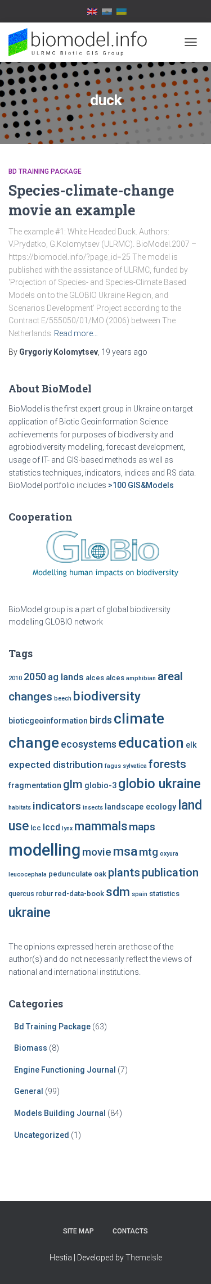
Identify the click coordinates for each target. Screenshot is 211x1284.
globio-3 (100, 785)
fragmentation (34, 785)
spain (139, 894)
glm (73, 784)
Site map (78, 1231)
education (151, 742)
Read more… (76, 333)
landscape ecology (140, 807)
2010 (15, 678)
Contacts (130, 1231)
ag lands (66, 677)
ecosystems (88, 744)
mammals (100, 826)
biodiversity (107, 696)
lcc (35, 828)
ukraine (29, 912)
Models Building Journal (60, 1113)
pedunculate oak (77, 874)
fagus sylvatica (126, 766)
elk (191, 745)
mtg (148, 852)
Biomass (30, 1047)
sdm (118, 892)
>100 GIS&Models (141, 485)
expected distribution (55, 764)
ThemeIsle (143, 1257)
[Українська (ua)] (121, 11)
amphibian (141, 678)
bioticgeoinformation (48, 721)
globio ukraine (159, 784)
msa (125, 851)
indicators (57, 805)
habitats (19, 807)
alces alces (105, 677)
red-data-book (79, 893)
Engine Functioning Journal (65, 1069)
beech (62, 698)
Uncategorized (41, 1135)
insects (93, 807)
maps (142, 826)
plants (124, 872)
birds (100, 720)
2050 (35, 676)
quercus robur (30, 894)
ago (124, 351)
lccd (51, 827)
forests (167, 764)
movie (96, 852)
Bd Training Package (45, 171)
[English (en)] (92, 11)
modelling (44, 850)
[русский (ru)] (107, 11)
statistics (164, 893)
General (28, 1091)
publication (170, 872)
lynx (67, 828)
